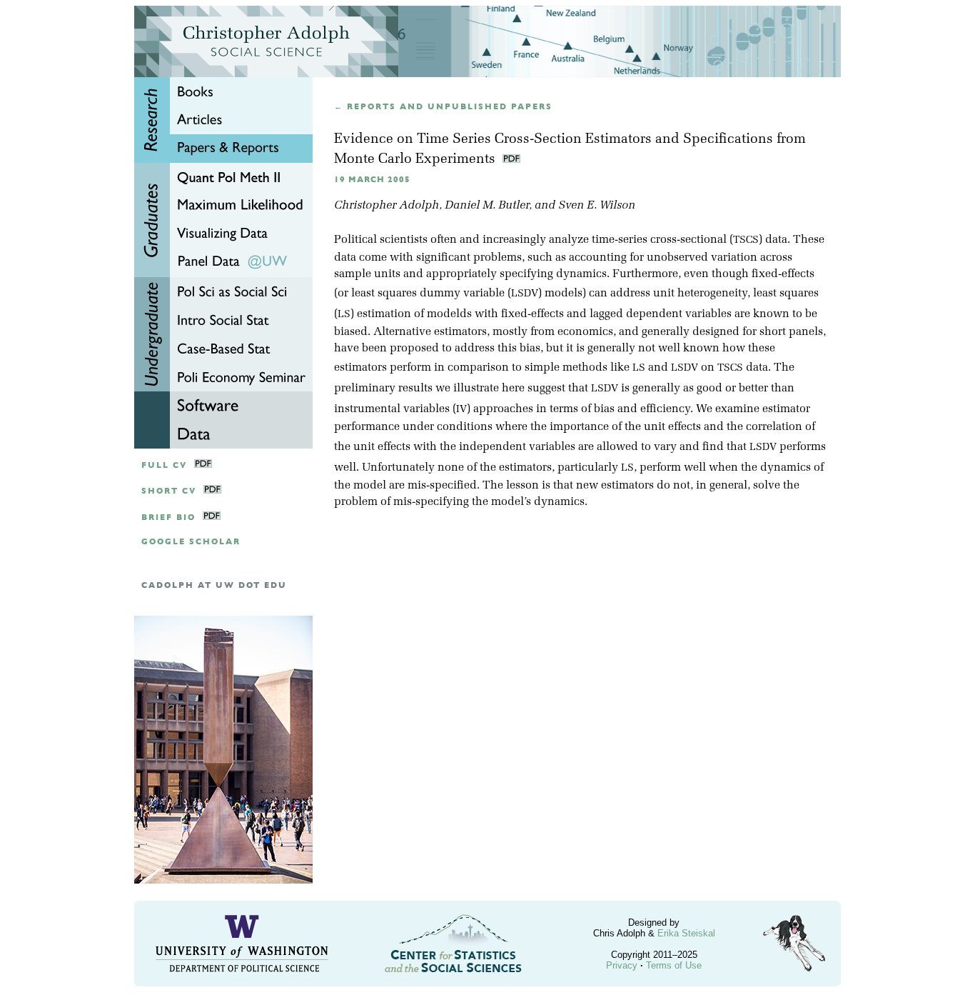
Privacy (621, 965)
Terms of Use (674, 965)
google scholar (191, 541)
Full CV (164, 465)
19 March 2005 (372, 179)
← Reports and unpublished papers (443, 106)
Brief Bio (168, 517)
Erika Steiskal (686, 933)
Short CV (168, 491)
